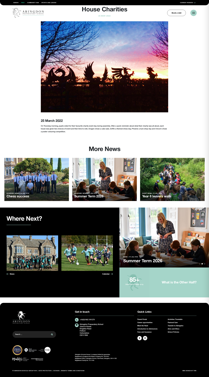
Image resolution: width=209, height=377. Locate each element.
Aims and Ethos (173, 329)
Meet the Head (142, 326)
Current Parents (186, 2)
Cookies (56, 370)
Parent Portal (142, 319)
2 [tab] (202, 263)
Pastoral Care (173, 322)
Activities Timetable (175, 319)
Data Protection (45, 370)
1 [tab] (199, 263)
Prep (23, 2)
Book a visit (176, 13)
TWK (194, 370)
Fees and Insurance (144, 332)
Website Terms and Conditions (72, 370)
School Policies (173, 332)
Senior (16, 2)
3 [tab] (204, 263)
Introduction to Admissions (147, 329)
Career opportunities (145, 322)
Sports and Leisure (48, 2)
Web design (186, 370)
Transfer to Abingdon (175, 326)
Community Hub (33, 2)
